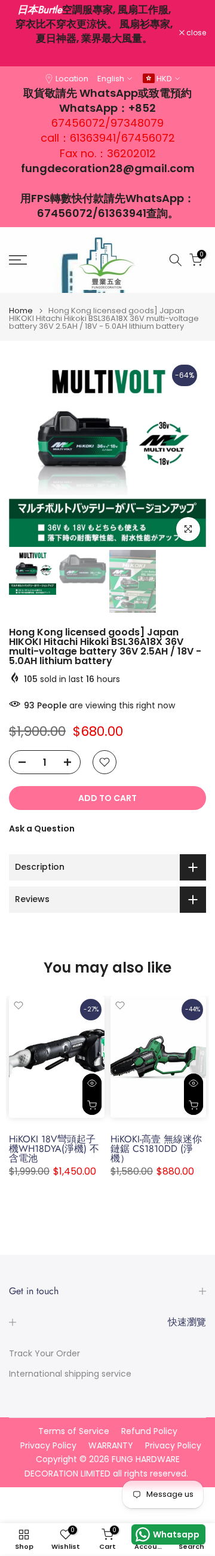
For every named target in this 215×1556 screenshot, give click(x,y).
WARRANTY (110, 1445)
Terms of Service (73, 1431)
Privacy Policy (48, 1445)
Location (72, 78)
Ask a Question (42, 828)
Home (21, 310)
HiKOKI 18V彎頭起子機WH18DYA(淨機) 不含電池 (54, 1148)
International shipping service (70, 1374)
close (195, 32)
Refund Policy (149, 1431)
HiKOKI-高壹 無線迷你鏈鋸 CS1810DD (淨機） (156, 1148)
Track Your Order (44, 1353)
